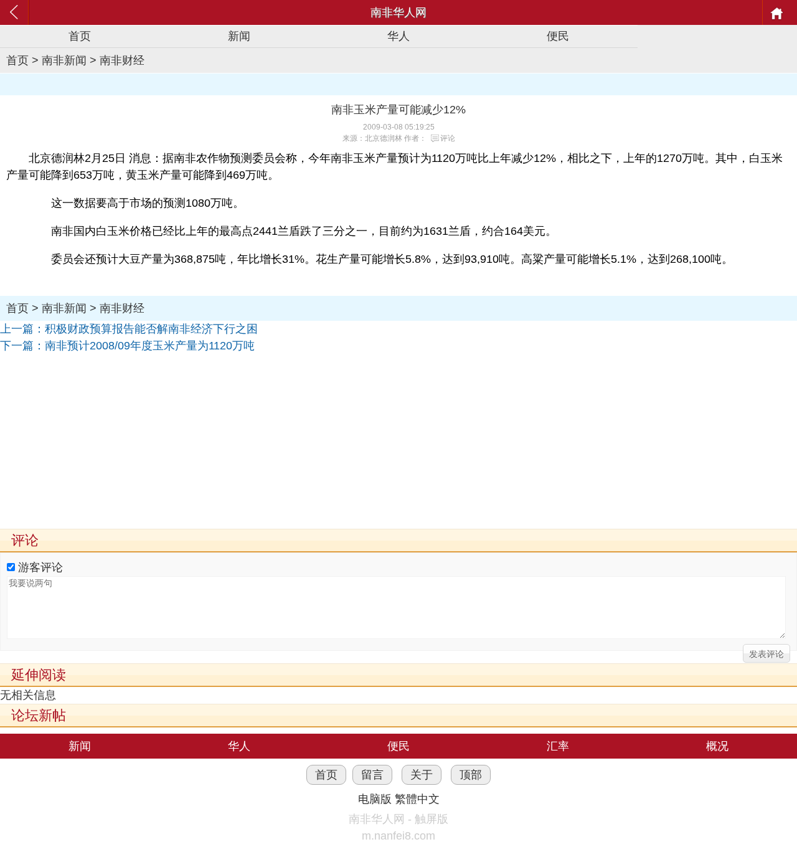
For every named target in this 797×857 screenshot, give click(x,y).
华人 (398, 36)
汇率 (558, 746)
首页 (79, 36)
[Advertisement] (373, 441)
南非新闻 (64, 60)
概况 (717, 746)
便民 (558, 36)
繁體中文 (417, 799)
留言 (372, 775)
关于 (421, 775)
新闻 (239, 36)
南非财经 (122, 60)
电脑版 (375, 799)
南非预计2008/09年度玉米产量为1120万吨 (150, 345)
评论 (447, 138)
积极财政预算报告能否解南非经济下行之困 (151, 329)
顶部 (471, 775)
